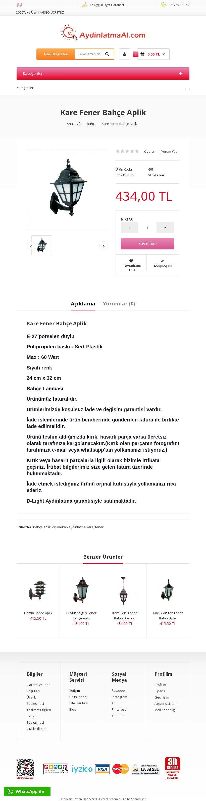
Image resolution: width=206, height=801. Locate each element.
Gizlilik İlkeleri (37, 728)
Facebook (119, 690)
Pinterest (119, 709)
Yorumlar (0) (119, 303)
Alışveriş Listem (165, 703)
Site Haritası (78, 703)
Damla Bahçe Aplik (38, 613)
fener (99, 527)
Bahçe (91, 123)
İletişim (74, 690)
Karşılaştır (163, 266)
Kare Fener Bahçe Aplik (119, 123)
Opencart (89, 799)
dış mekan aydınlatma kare (72, 527)
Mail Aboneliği (165, 710)
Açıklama (83, 303)
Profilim (160, 684)
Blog (72, 709)
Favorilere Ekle (132, 268)
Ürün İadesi (78, 697)
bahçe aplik (42, 527)
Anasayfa (74, 123)
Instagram (119, 697)
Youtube (118, 715)
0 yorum (150, 151)
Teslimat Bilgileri (39, 710)
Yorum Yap (169, 151)
